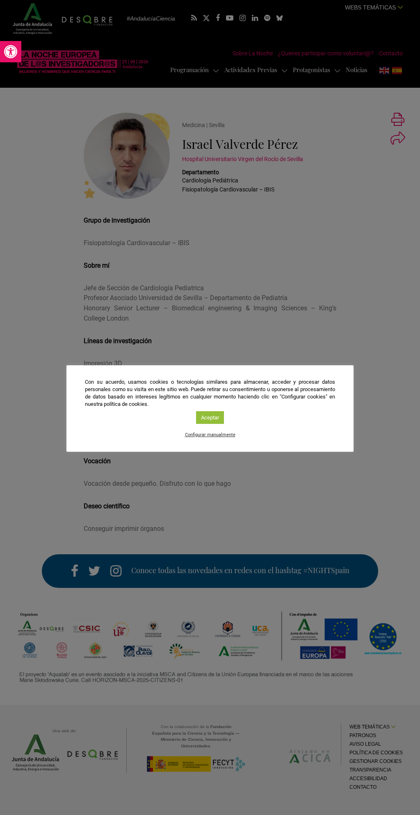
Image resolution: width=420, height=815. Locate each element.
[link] (10, 51)
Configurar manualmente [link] (210, 434)
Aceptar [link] (210, 417)
